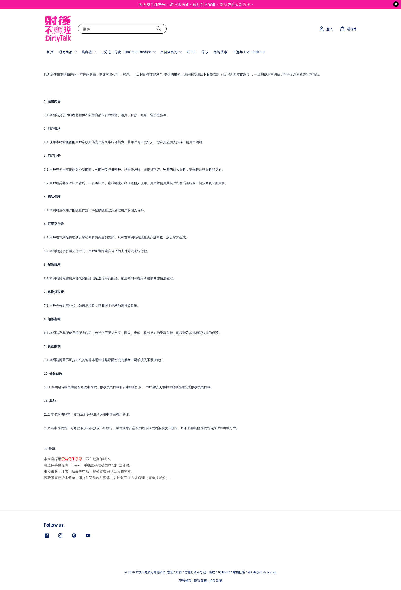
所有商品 (65, 52)
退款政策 (216, 580)
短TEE (191, 51)
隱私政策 (200, 580)
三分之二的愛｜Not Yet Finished (126, 52)
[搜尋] (159, 28)
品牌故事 (220, 51)
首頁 (50, 51)
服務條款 (185, 580)
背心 (204, 51)
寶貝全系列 (168, 52)
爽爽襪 (87, 52)
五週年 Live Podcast (249, 51)
